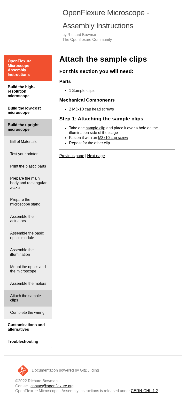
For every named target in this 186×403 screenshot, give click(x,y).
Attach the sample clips (25, 298)
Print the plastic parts (28, 166)
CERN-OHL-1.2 (144, 391)
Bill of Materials (23, 141)
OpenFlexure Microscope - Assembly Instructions (19, 68)
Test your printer (24, 154)
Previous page (71, 156)
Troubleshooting (23, 341)
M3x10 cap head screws (93, 109)
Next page (96, 156)
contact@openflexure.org (52, 386)
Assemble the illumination (22, 252)
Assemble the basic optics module (27, 235)
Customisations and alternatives (26, 327)
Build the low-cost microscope (24, 110)
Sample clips (83, 90)
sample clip (95, 128)
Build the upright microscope (23, 127)
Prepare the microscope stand (25, 202)
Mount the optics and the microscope (28, 269)
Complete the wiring (27, 312)
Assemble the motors (28, 283)
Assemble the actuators (22, 218)
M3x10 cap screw (113, 138)
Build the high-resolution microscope (21, 91)
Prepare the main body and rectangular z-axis (28, 182)
